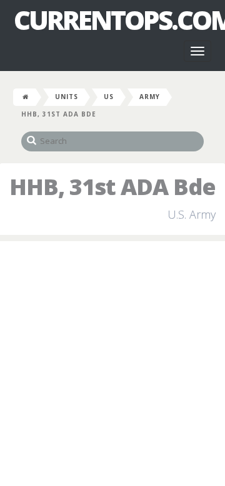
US (109, 96)
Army (149, 96)
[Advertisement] (112, 366)
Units (66, 96)
